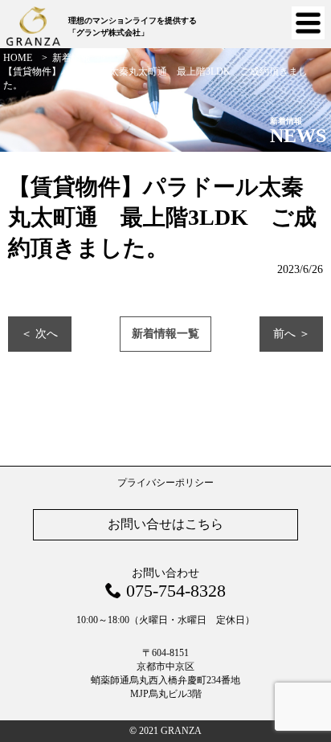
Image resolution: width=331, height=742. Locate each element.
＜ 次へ (39, 334)
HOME (17, 57)
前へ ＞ (291, 334)
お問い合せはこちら (165, 524)
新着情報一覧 (165, 334)
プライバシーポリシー (165, 482)
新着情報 (71, 57)
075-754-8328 (176, 591)
